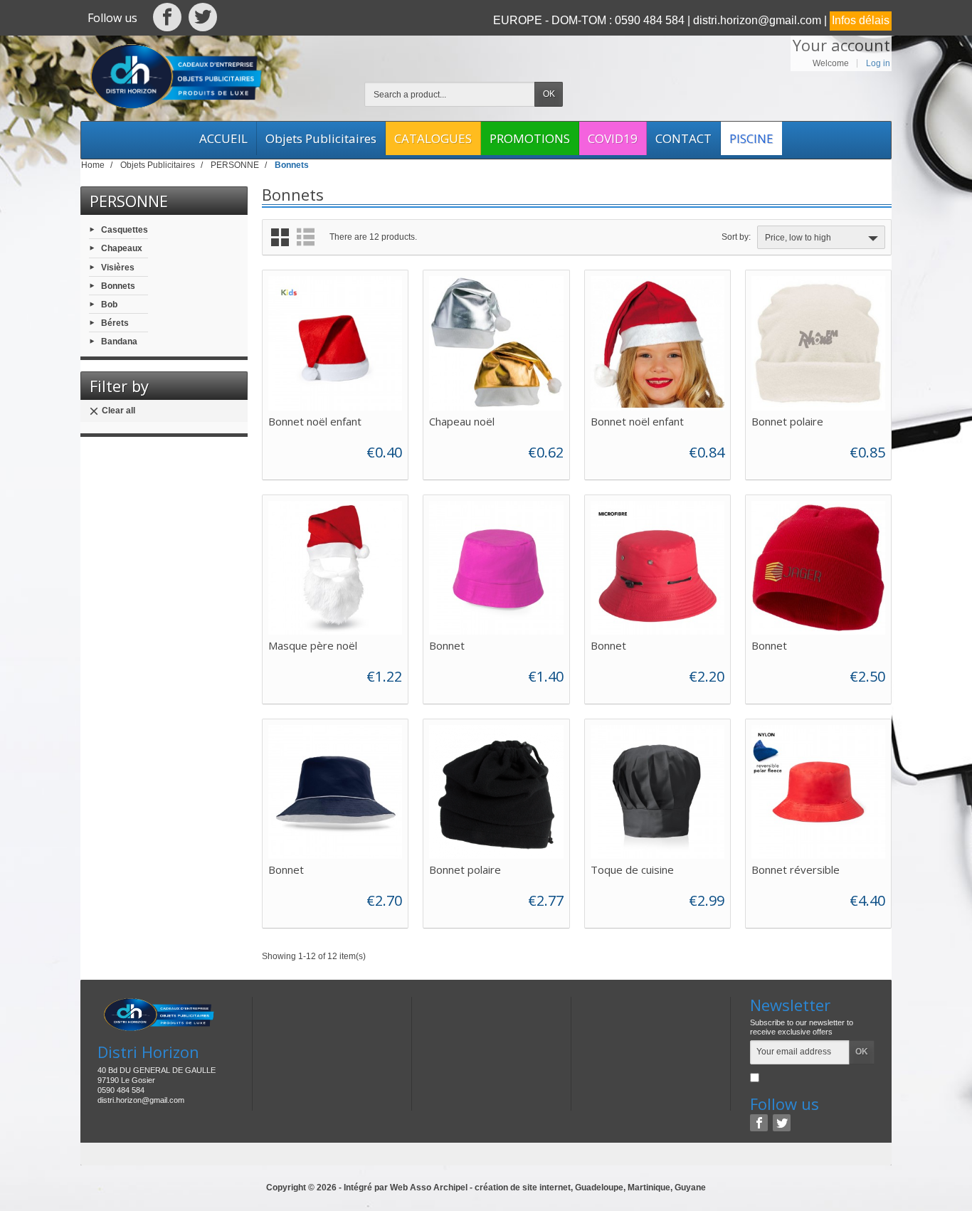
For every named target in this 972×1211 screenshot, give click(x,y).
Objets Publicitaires (320, 138)
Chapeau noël (462, 421)
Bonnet (447, 645)
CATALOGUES (433, 138)
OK (549, 94)
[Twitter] (203, 20)
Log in (878, 63)
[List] (305, 237)
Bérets (115, 323)
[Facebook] (168, 20)
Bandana (119, 342)
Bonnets (118, 285)
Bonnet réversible (795, 869)
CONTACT (683, 138)
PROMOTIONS (530, 138)
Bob (109, 305)
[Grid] (280, 237)
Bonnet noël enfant (314, 421)
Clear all (118, 411)
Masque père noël (312, 645)
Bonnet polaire (787, 421)
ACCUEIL (223, 138)
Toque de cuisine (632, 869)
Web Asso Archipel (428, 1188)
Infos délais (860, 20)
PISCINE (751, 138)
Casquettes (124, 230)
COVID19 (613, 138)
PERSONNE (129, 200)
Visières (117, 267)
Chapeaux (121, 248)
